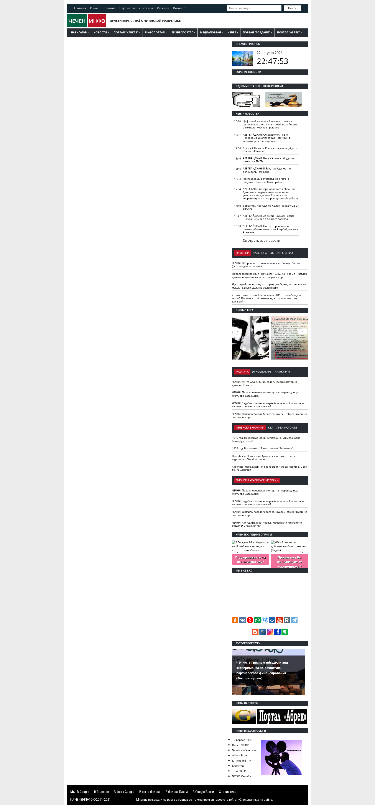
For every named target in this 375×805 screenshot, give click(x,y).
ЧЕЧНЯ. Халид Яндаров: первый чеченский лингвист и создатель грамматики (267, 524)
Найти (292, 8)
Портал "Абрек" (288, 32)
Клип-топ (238, 766)
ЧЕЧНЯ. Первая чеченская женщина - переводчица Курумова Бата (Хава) (265, 394)
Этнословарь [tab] (261, 371)
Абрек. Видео (240, 755)
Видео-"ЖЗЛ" (240, 745)
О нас (94, 8)
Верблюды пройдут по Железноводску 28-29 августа (271, 207)
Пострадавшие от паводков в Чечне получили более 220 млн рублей (266, 180)
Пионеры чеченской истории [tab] (257, 480)
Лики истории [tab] (286, 427)
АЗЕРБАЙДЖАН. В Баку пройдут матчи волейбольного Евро (267, 170)
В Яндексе (101, 792)
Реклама (163, 8)
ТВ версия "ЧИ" (242, 740)
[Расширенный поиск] (304, 7)
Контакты (146, 8)
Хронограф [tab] (283, 371)
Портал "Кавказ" (126, 32)
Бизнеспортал (182, 32)
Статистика (227, 792)
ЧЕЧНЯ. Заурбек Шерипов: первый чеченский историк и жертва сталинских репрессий (268, 404)
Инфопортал (155, 32)
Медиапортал (210, 32)
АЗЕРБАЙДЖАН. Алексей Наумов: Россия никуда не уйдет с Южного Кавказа (268, 217)
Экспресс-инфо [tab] (281, 253)
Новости (100, 32)
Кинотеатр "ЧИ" (242, 760)
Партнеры (127, 8)
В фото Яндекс (150, 792)
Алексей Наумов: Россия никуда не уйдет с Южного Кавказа (270, 149)
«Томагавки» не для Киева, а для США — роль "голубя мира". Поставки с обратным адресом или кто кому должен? (266, 298)
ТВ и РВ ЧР (239, 771)
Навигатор (79, 32)
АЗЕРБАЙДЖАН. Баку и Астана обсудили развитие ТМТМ (268, 159)
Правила (108, 8)
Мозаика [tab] (242, 371)
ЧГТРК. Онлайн (241, 776)
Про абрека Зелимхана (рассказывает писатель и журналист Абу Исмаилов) (264, 457)
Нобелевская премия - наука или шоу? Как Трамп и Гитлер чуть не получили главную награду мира (269, 275)
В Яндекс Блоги (177, 792)
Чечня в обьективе (244, 750)
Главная (80, 8)
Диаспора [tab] (260, 253)
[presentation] (302, 331)
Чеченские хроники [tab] (250, 427)
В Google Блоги (203, 792)
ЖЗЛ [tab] (270, 427)
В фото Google (124, 792)
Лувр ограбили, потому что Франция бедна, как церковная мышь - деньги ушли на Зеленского (269, 286)
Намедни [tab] (242, 253)
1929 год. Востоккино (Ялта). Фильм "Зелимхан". (263, 448)
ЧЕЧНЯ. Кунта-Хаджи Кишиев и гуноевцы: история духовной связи (264, 383)
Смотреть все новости (261, 240)
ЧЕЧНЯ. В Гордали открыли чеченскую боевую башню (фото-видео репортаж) (266, 264)
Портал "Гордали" (256, 32)
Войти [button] (178, 8)
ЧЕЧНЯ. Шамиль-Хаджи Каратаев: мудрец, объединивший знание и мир (269, 415)
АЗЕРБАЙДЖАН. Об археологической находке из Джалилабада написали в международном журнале (267, 138)
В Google (83, 792)
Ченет (232, 32)
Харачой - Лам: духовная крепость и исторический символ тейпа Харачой (269, 468)
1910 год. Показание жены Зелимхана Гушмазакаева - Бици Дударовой (267, 439)
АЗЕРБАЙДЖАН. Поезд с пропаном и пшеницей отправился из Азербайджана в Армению (270, 229)
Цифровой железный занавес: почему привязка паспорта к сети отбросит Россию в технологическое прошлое (270, 124)
